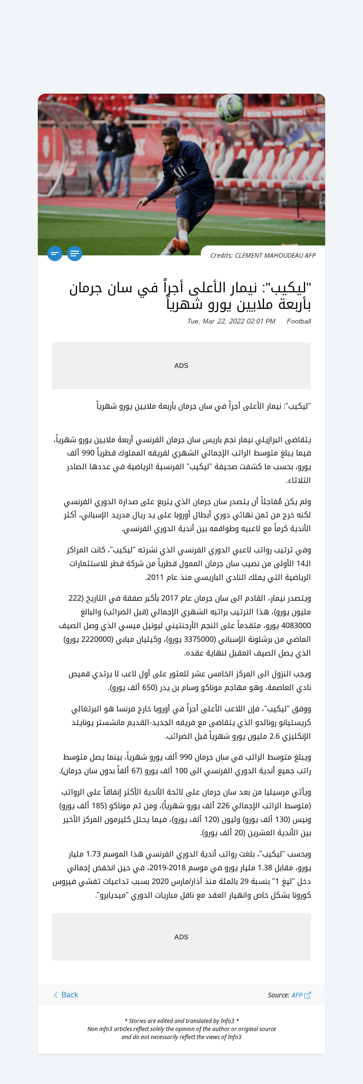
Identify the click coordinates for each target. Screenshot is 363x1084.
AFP (298, 994)
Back (69, 994)
